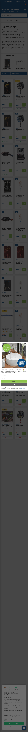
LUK (14, 384)
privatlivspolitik (22, 388)
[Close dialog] (26, 344)
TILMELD (14, 381)
